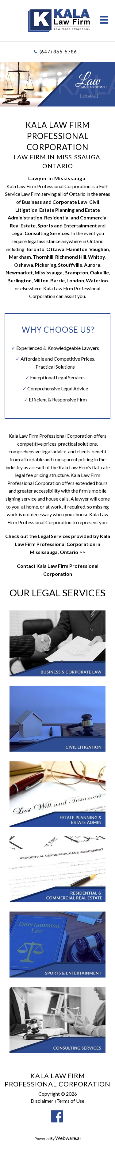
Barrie (57, 280)
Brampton (76, 272)
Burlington (19, 280)
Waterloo (97, 280)
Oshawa (23, 265)
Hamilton (76, 249)
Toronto (34, 249)
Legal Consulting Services (40, 233)
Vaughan (99, 249)
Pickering (45, 265)
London (75, 280)
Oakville (99, 272)
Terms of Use (70, 1101)
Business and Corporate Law (54, 202)
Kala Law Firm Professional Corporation (57, 1079)
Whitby (96, 257)
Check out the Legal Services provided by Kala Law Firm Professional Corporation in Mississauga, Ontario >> (57, 544)
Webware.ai (68, 1138)
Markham (20, 257)
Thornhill (43, 257)
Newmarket (19, 272)
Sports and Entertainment (67, 225)
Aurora (92, 265)
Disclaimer (42, 1101)
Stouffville (70, 265)
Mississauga (49, 272)
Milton (40, 280)
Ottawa (55, 249)
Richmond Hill (70, 257)
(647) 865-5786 (58, 51)
